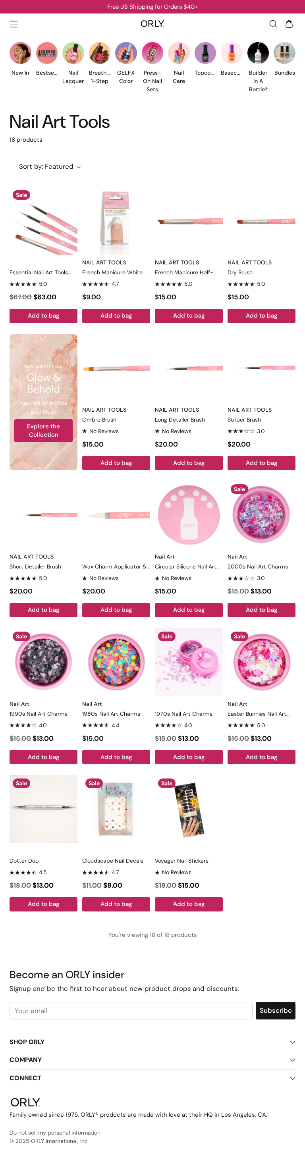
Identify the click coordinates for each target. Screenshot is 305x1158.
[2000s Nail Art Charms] (261, 515)
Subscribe (276, 1010)
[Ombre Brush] (116, 368)
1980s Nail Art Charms (111, 713)
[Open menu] (14, 23)
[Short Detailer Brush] (43, 515)
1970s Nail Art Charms (183, 713)
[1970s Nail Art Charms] (189, 662)
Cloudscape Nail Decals (112, 860)
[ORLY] (152, 24)
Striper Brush (244, 419)
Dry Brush (240, 272)
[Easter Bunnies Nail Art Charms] (261, 662)
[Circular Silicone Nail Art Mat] (189, 515)
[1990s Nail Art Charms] (43, 662)
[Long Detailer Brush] (189, 368)
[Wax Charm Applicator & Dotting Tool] (116, 515)
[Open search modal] (273, 23)
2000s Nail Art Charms (258, 566)
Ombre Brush (99, 419)
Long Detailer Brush (180, 419)
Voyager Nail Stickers (181, 860)
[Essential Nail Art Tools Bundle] (43, 221)
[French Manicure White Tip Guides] (116, 221)
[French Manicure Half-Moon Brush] (189, 221)
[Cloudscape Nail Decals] (116, 809)
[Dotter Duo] (43, 809)
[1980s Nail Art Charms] (116, 662)
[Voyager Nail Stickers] (189, 809)
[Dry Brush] (261, 221)
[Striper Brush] (261, 368)
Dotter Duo (24, 860)
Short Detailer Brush (35, 566)
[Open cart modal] (289, 23)
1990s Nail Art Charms (39, 713)
